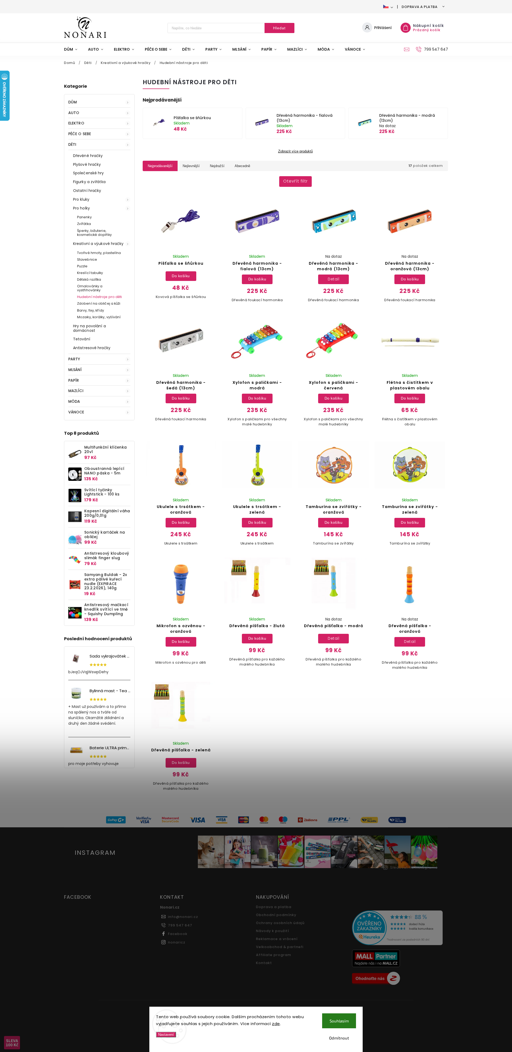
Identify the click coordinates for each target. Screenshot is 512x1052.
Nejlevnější (191, 166)
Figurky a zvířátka (89, 181)
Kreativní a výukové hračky (98, 243)
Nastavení (166, 1035)
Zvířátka (84, 223)
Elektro (76, 123)
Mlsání (75, 369)
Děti (72, 144)
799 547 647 (180, 925)
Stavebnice (87, 259)
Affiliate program (273, 955)
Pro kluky (81, 199)
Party (74, 359)
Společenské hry (88, 173)
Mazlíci (75, 390)
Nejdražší (217, 166)
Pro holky (81, 208)
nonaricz (176, 942)
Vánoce (76, 412)
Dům (72, 102)
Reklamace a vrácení (277, 939)
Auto (73, 112)
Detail (333, 279)
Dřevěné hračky (88, 155)
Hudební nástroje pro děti (99, 297)
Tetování (81, 339)
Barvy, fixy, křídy (90, 310)
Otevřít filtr (295, 181)
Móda (74, 401)
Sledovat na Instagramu (414, 867)
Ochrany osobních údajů (280, 923)
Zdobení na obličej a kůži (99, 303)
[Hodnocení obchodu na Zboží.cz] (398, 979)
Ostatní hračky (87, 190)
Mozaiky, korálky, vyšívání (99, 317)
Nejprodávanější (160, 166)
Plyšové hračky (87, 164)
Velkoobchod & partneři (279, 947)
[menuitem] (73, 49)
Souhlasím (339, 1020)
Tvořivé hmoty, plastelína (99, 253)
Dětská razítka (89, 279)
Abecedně (242, 166)
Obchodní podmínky (276, 915)
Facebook (177, 934)
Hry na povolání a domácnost (89, 328)
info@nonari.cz (183, 916)
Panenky (84, 217)
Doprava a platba (419, 6)
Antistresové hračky (91, 347)
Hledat (279, 28)
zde (276, 1023)
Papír (73, 380)
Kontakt (264, 963)
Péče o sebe (79, 133)
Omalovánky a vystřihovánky (89, 288)
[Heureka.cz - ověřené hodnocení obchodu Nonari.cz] (398, 928)
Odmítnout (339, 1037)
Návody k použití (272, 931)
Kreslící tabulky (90, 273)
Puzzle (82, 266)
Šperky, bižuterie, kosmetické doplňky (94, 232)
